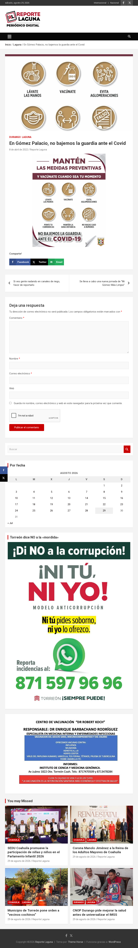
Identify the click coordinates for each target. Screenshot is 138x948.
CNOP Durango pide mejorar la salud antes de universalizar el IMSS (99, 912)
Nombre (14, 358)
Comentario (16, 317)
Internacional (100, 3)
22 (104, 504)
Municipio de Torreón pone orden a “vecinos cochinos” (33, 912)
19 (51, 504)
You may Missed (20, 801)
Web (11, 388)
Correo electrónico (20, 373)
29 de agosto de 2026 (19, 861)
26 (51, 510)
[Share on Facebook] (4, 470)
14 (86, 498)
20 (69, 504)
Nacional (114, 3)
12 (51, 498)
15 (104, 498)
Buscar (127, 449)
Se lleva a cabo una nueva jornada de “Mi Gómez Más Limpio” (102, 283)
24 (16, 510)
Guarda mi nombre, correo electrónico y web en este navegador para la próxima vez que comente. (68, 403)
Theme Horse (75, 941)
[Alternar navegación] (9, 36)
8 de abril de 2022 (18, 149)
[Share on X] (4, 478)
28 (86, 510)
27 (69, 510)
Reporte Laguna (38, 149)
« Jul (10, 523)
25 (33, 510)
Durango (15, 137)
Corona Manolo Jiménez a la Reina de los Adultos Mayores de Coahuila (100, 850)
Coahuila (14, 840)
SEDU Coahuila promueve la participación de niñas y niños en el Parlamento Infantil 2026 (34, 852)
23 (121, 504)
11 (33, 498)
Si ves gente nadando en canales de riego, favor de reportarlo (36, 283)
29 (104, 510)
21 (86, 504)
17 (16, 504)
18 (33, 504)
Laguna (26, 137)
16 (121, 498)
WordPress (115, 941)
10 (16, 498)
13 (69, 498)
